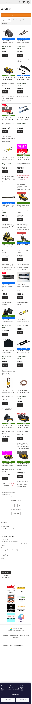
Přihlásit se (5, 572)
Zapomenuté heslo (5, 578)
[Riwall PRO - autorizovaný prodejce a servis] (21, 608)
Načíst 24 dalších (16, 501)
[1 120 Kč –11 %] (8, 197)
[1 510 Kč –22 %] (23, 70)
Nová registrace (5, 576)
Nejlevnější (14, 20)
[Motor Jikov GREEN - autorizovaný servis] (21, 598)
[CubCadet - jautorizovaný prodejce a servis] (21, 589)
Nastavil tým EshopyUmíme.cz (16, 631)
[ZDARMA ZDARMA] (8, 70)
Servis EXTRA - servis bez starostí (9, 542)
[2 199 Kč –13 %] (23, 33)
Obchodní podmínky (6, 548)
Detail (5, 55)
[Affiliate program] (21, 617)
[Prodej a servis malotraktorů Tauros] (11, 608)
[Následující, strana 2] (16, 505)
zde (22, 690)
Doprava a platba (5, 539)
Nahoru (16, 513)
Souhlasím (22, 700)
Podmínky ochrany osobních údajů (9, 550)
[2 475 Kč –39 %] (23, 343)
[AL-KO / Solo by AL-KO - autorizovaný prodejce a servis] (11, 589)
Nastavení (15, 694)
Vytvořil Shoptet (17, 629)
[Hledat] (19, 2)
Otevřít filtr (16, 15)
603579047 (6, 526)
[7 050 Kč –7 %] (8, 33)
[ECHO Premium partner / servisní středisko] (11, 598)
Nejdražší (21, 20)
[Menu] (28, 2)
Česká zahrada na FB (8, 529)
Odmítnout (8, 700)
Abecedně (4, 23)
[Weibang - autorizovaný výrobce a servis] (11, 617)
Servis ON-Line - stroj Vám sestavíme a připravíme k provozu (14, 544)
